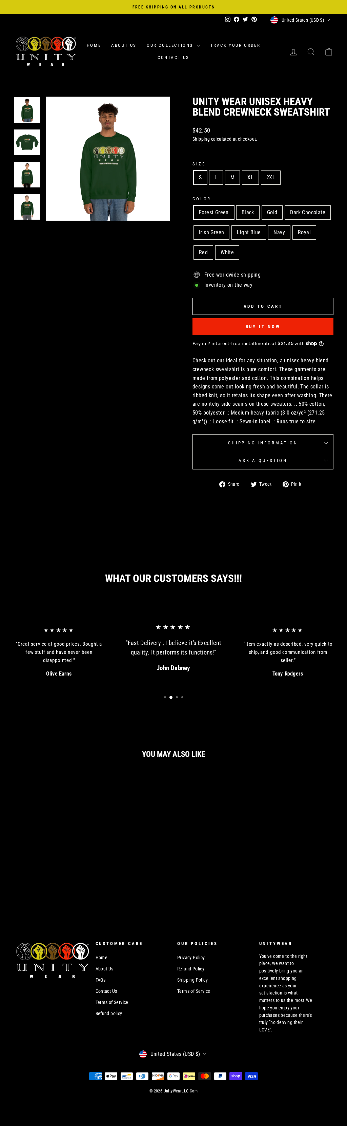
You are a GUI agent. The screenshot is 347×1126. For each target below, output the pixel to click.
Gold (272, 212)
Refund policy (109, 1013)
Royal (304, 232)
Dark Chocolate (307, 212)
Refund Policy (190, 968)
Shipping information (263, 442)
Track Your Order (235, 45)
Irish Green (211, 232)
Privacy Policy (191, 957)
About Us (124, 45)
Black (248, 212)
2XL (270, 177)
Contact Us (173, 57)
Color (201, 198)
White (227, 252)
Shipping (201, 139)
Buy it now (263, 326)
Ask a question (263, 460)
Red (203, 252)
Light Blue (249, 232)
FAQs (101, 980)
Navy (279, 232)
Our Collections (171, 45)
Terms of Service (112, 1002)
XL (250, 177)
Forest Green (214, 212)
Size (198, 163)
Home (94, 45)
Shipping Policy (192, 980)
